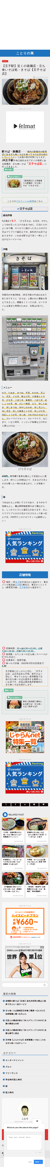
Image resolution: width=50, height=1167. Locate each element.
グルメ (5, 61)
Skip (30, 1162)
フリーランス (12, 1073)
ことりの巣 (25, 53)
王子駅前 (23, 587)
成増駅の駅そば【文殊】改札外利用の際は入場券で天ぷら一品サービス (26, 1002)
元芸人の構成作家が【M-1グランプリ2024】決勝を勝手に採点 (26, 1031)
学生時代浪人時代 (14, 1079)
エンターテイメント (15, 1060)
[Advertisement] (25, 25)
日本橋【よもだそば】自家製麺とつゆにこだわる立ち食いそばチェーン (26, 1041)
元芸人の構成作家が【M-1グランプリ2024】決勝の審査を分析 (26, 1022)
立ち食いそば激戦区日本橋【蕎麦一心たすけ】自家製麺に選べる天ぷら (26, 1012)
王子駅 (18, 582)
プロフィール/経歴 (25, 201)
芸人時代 (10, 1092)
